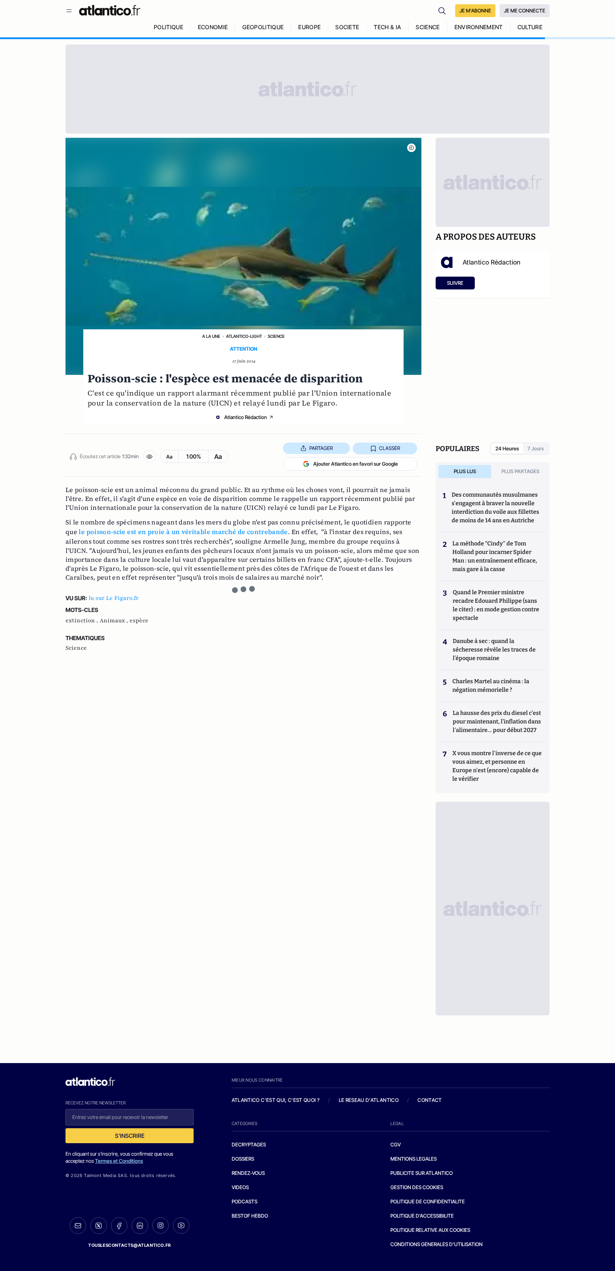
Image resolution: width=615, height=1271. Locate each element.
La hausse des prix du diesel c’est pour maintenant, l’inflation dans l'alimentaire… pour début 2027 (497, 721)
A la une (211, 336)
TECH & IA (387, 27)
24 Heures (507, 448)
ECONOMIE (213, 27)
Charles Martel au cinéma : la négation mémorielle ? (490, 685)
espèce (139, 620)
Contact (429, 1100)
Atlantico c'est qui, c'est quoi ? (276, 1100)
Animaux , (115, 620)
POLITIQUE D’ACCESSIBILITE (422, 1216)
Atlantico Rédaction (245, 417)
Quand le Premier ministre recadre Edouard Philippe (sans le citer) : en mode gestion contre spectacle (496, 605)
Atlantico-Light (244, 336)
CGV (395, 1144)
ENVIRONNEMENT (478, 27)
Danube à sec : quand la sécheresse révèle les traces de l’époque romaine (494, 649)
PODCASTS (244, 1201)
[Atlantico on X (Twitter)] (98, 1225)
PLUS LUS (465, 471)
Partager (321, 448)
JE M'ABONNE (475, 10)
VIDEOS (240, 1187)
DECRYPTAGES (249, 1144)
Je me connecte (524, 10)
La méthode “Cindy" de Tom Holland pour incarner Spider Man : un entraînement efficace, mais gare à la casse (494, 556)
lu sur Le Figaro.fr (114, 598)
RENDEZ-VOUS (248, 1173)
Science (276, 336)
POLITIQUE (168, 27)
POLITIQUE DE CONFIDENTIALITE (427, 1201)
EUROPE (309, 27)
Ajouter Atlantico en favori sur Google (355, 464)
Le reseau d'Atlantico (369, 1100)
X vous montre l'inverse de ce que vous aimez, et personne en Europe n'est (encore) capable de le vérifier (497, 766)
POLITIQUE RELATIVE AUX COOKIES (430, 1230)
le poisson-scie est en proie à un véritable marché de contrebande (183, 531)
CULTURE (529, 27)
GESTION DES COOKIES (416, 1187)
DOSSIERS (243, 1159)
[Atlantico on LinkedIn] (140, 1225)
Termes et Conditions (119, 1161)
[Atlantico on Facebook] (119, 1225)
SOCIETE (347, 27)
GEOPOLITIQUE (263, 27)
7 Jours (535, 448)
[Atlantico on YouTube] (181, 1225)
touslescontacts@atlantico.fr (129, 1245)
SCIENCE (428, 27)
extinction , (82, 620)
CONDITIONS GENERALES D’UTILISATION (436, 1244)
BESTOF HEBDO (250, 1216)
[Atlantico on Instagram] (160, 1225)
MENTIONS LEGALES (413, 1159)
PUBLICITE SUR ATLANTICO (421, 1173)
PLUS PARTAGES (520, 471)
